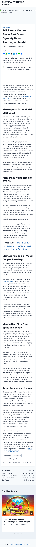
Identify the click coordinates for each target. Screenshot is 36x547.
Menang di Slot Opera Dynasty (12, 459)
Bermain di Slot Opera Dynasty (12, 455)
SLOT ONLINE (6, 27)
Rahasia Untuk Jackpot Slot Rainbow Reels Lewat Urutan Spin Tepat (17, 246)
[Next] (31, 513)
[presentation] (18, 505)
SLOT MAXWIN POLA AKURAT (12, 462)
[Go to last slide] (4, 513)
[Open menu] (32, 3)
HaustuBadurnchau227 (10, 46)
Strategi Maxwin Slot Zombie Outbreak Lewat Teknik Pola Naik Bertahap (27, 475)
